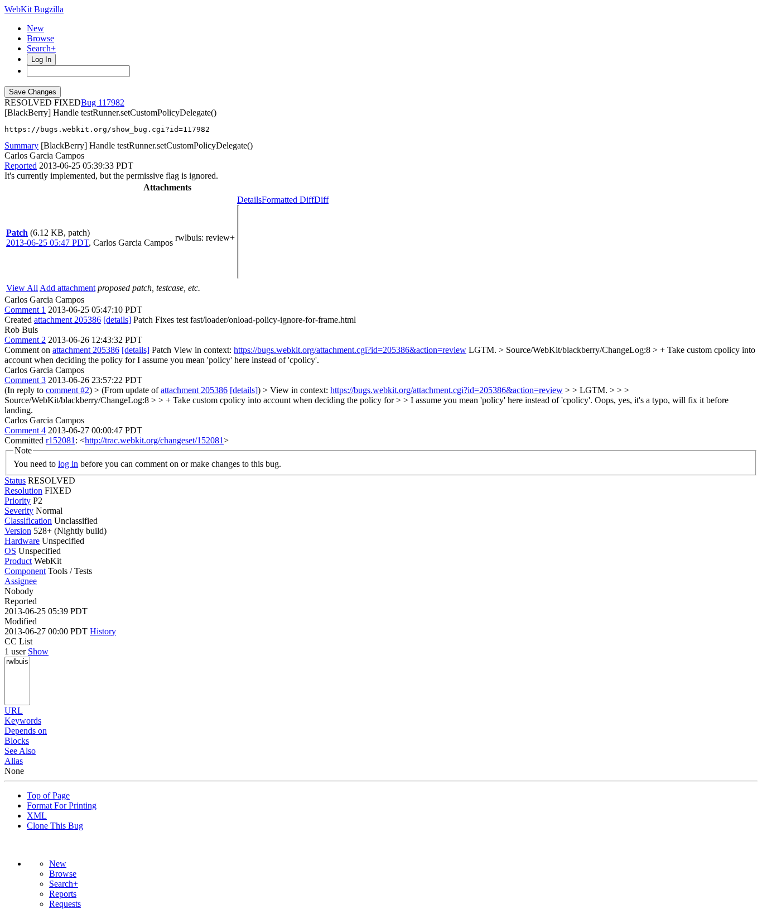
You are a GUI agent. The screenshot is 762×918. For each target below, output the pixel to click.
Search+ (41, 48)
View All (22, 288)
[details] (117, 319)
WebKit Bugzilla (34, 9)
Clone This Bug (55, 825)
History (103, 631)
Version (17, 531)
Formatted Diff (288, 199)
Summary (21, 145)
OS (10, 551)
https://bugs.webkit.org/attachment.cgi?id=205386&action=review (350, 350)
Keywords (22, 720)
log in (68, 463)
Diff (321, 199)
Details (249, 199)
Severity (18, 510)
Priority (17, 500)
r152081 (60, 440)
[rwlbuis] (17, 662)
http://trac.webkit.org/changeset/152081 (154, 440)
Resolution (23, 490)
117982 (111, 102)
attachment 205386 (67, 319)
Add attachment (67, 288)
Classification (28, 520)
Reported (20, 165)
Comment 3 (25, 380)
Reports (62, 893)
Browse (40, 38)
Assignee (20, 581)
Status (15, 480)
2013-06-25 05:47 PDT (47, 242)
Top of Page (48, 795)
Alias (13, 761)
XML (37, 815)
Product (18, 561)
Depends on (25, 730)
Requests (65, 904)
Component (25, 571)
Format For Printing (62, 805)
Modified (20, 621)
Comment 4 (25, 430)
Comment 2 (25, 340)
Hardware (22, 541)
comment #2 (67, 390)
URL (13, 710)
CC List (18, 641)
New (35, 28)
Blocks (16, 740)
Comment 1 (25, 309)
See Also (20, 751)
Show (38, 651)
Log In (41, 59)
